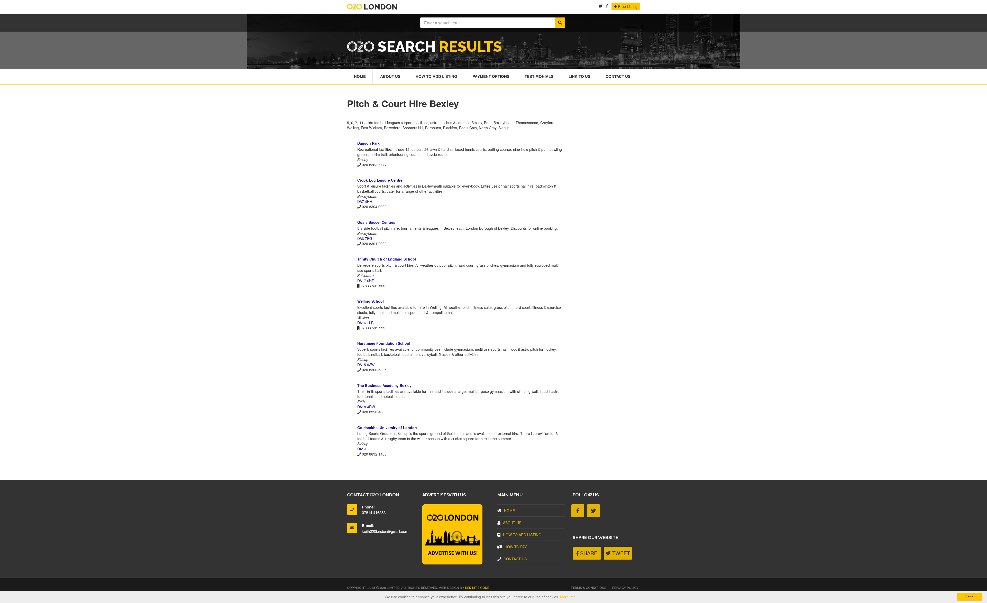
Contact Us (618, 76)
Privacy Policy (625, 588)
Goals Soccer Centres (376, 222)
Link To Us (579, 76)
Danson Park (368, 143)
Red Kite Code (477, 588)
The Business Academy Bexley (384, 385)
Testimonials (539, 76)
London (380, 6)
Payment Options (490, 76)
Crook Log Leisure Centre (380, 180)
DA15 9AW (365, 364)
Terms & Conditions (588, 588)
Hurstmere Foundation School (383, 343)
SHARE (588, 553)
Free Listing (627, 6)
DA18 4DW (366, 406)
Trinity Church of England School (386, 259)
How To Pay (516, 546)
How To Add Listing (436, 76)
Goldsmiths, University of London (387, 427)
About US (512, 522)
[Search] (560, 22)
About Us (390, 76)
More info (567, 597)
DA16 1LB (365, 322)
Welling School (370, 301)
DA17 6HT (365, 280)
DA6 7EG (364, 238)
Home (360, 76)
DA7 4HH (364, 201)
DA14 (361, 448)
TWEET (620, 553)
